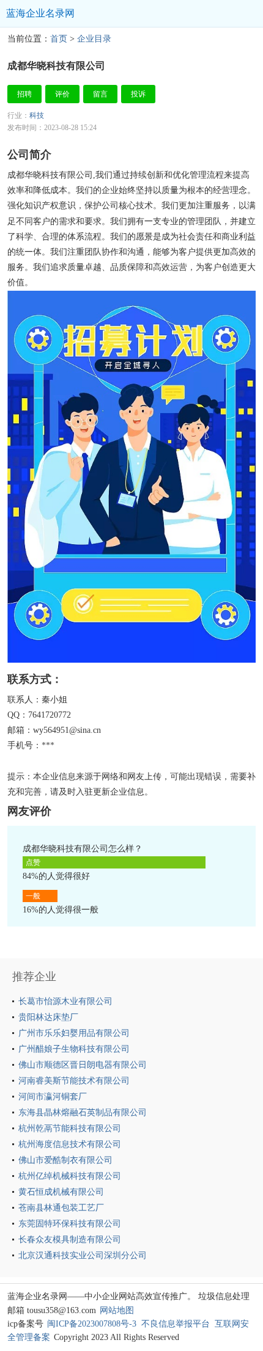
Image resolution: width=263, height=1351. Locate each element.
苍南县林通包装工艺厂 (61, 1207)
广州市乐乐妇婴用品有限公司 (74, 1033)
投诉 (138, 94)
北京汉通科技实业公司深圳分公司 (82, 1255)
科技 (36, 115)
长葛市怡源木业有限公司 (65, 1001)
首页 (58, 38)
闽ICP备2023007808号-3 (91, 1323)
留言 (100, 94)
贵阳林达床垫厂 (48, 1017)
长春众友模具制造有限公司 (69, 1239)
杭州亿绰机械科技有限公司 (69, 1176)
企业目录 (94, 38)
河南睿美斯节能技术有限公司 (74, 1080)
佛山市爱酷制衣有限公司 (65, 1160)
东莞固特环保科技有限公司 (69, 1223)
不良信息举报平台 (175, 1323)
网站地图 (117, 1310)
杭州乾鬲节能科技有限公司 (69, 1128)
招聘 (24, 94)
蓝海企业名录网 (40, 13)
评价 (62, 94)
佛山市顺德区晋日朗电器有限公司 (82, 1064)
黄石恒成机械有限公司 (61, 1191)
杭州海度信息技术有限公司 (69, 1144)
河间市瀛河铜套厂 (52, 1096)
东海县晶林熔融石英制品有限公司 (82, 1112)
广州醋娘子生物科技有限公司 (74, 1049)
